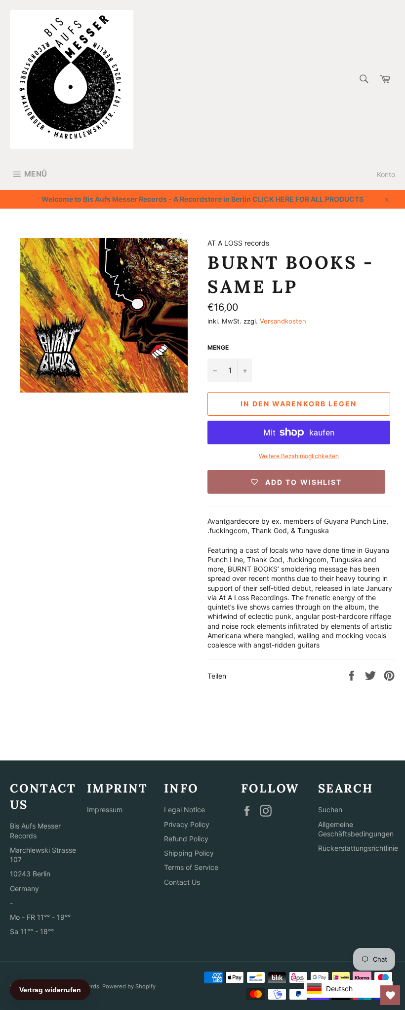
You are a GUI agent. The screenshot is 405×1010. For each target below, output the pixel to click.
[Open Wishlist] (390, 995)
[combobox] (363, 80)
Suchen (330, 809)
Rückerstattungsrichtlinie (358, 848)
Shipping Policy (189, 853)
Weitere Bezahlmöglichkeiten (299, 456)
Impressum (104, 809)
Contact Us (182, 882)
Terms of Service (191, 867)
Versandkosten (283, 321)
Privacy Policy (186, 824)
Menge (218, 347)
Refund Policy (186, 838)
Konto (386, 174)
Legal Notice (184, 809)
